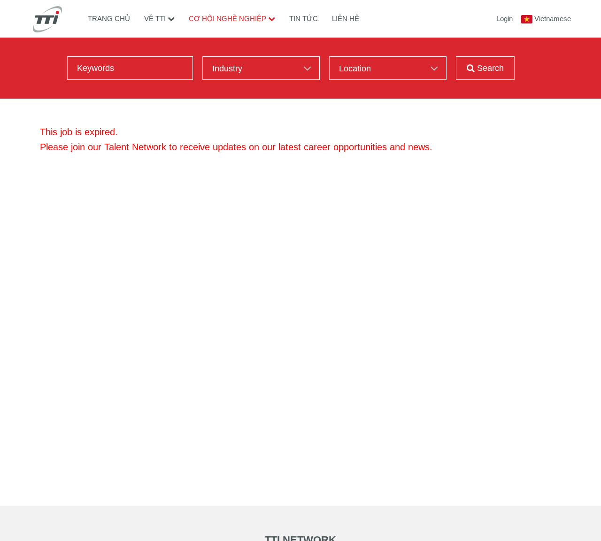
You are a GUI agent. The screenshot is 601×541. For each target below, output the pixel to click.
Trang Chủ (109, 19)
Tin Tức (303, 19)
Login (504, 19)
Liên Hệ (345, 19)
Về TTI (155, 19)
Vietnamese (552, 19)
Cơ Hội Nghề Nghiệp (227, 19)
